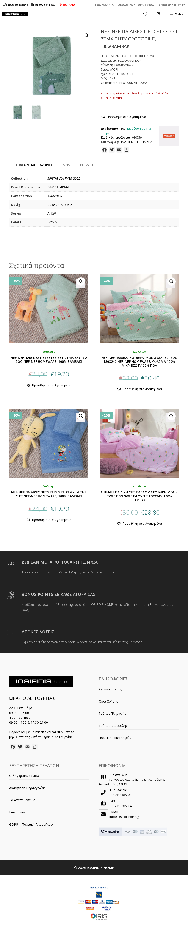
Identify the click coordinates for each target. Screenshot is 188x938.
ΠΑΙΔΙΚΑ (147, 142)
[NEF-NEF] (169, 136)
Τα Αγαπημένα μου (23, 800)
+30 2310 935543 (17, 5)
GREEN (52, 222)
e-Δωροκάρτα (104, 4)
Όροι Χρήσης (108, 701)
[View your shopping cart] (158, 14)
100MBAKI (54, 196)
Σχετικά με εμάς (110, 689)
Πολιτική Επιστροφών (115, 738)
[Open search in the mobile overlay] (145, 14)
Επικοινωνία (18, 812)
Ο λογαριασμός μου (24, 776)
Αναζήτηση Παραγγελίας (136, 4)
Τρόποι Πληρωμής (112, 713)
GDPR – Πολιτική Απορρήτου (31, 824)
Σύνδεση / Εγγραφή (172, 4)
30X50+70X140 (58, 187)
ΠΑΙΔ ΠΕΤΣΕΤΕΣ (130, 142)
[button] (87, 35)
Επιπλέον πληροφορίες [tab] (33, 165)
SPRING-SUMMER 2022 (63, 178)
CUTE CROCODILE (59, 204)
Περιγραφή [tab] (84, 165)
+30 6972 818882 (44, 5)
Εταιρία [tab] (64, 165)
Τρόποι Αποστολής (113, 725)
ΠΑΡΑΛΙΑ (68, 5)
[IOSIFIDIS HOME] (15, 14)
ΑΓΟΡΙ (51, 213)
